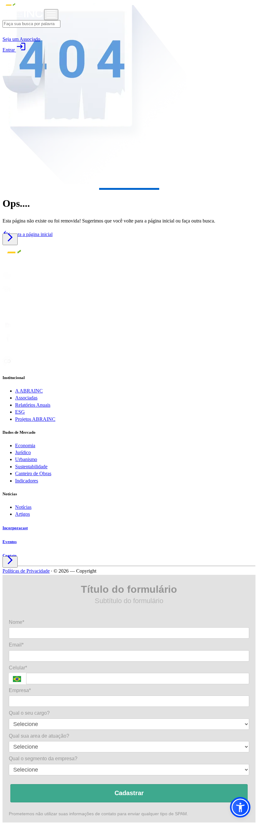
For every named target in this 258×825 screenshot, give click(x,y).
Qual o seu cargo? (29, 713)
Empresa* (20, 690)
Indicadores (26, 480)
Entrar (14, 49)
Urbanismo (26, 459)
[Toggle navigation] (51, 14)
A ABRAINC (29, 390)
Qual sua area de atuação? (39, 736)
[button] (240, 807)
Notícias (23, 507)
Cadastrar (129, 792)
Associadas (26, 397)
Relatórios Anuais (32, 405)
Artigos (22, 514)
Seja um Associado (21, 39)
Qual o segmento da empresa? (43, 758)
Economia (25, 445)
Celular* (18, 667)
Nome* (16, 622)
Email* (16, 644)
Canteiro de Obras (33, 473)
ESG (20, 412)
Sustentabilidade (31, 466)
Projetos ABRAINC (35, 419)
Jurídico (23, 452)
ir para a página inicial (28, 234)
